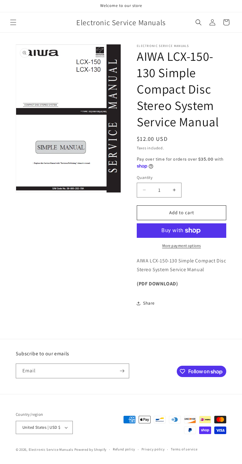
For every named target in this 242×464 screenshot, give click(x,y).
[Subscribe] (122, 371)
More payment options (181, 245)
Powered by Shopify (90, 449)
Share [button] (149, 303)
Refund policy (124, 449)
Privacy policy (153, 449)
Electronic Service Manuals (51, 449)
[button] (13, 22)
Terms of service (184, 449)
